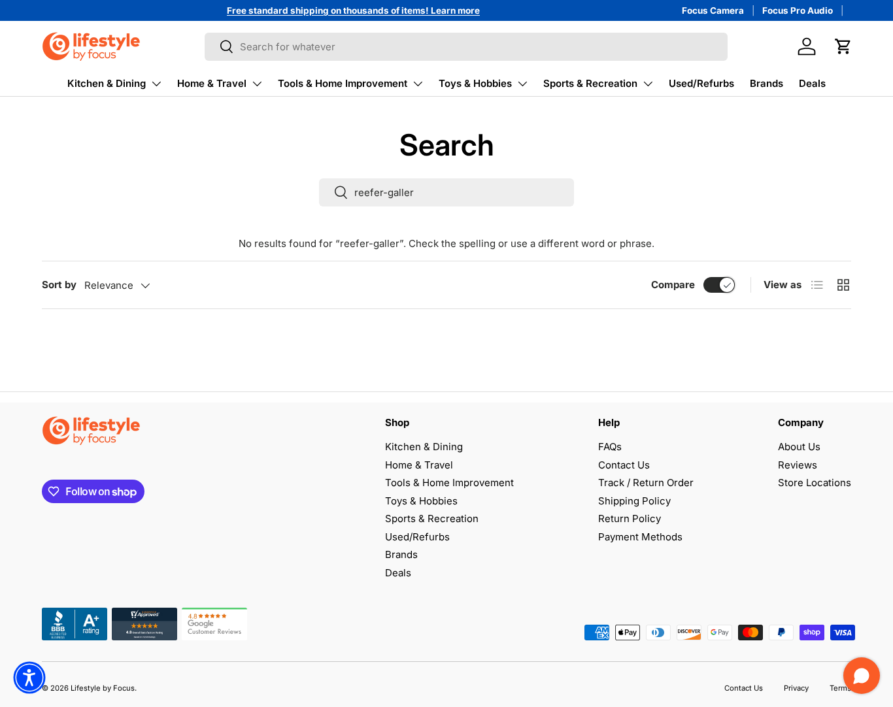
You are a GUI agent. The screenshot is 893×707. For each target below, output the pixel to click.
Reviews (797, 465)
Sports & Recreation (590, 83)
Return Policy (629, 518)
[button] (843, 46)
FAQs (610, 446)
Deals (812, 83)
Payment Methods (640, 537)
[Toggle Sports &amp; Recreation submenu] (648, 83)
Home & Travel (211, 83)
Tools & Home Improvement (342, 83)
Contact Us (624, 465)
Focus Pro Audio (797, 10)
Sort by (59, 284)
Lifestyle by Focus (103, 688)
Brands (766, 83)
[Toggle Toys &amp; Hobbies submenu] (522, 83)
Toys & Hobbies (475, 83)
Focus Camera (713, 10)
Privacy (796, 688)
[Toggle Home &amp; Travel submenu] (257, 83)
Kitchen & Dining (106, 83)
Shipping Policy (634, 501)
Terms (840, 688)
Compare (673, 284)
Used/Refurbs (701, 83)
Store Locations (814, 482)
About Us (799, 446)
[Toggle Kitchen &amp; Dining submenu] (156, 83)
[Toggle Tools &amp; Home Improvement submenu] (418, 83)
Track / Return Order (646, 482)
